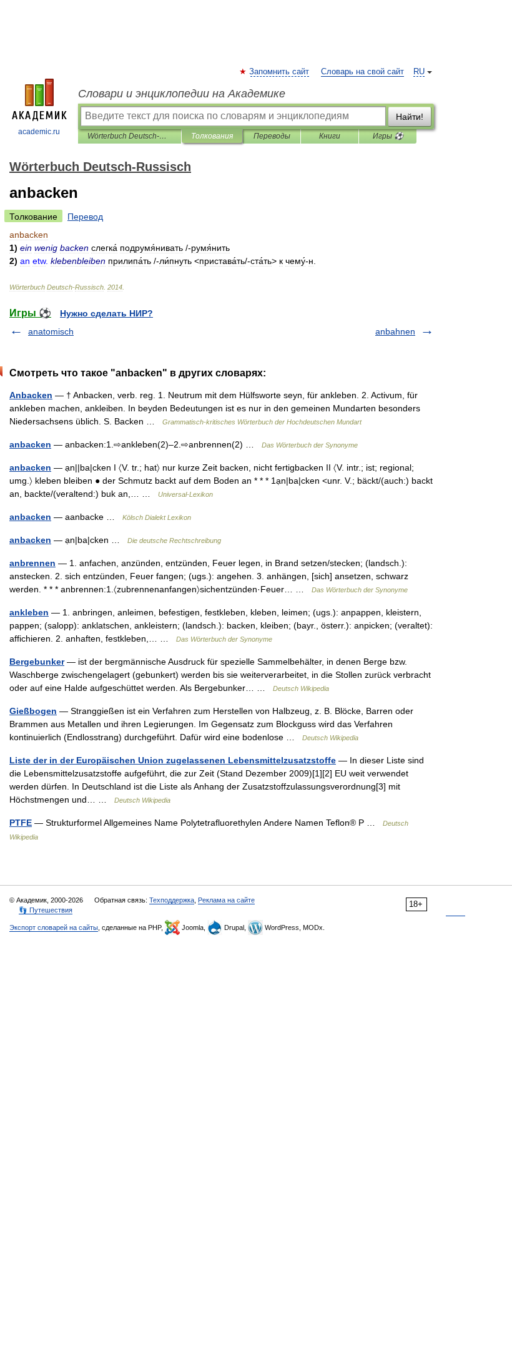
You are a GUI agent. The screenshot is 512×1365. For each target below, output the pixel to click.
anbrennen (32, 563)
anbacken (30, 444)
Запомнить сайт (279, 71)
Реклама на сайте (226, 900)
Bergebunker (36, 662)
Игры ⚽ (388, 136)
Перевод (85, 217)
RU (419, 71)
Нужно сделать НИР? (106, 313)
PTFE (20, 823)
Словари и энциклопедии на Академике (181, 93)
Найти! (409, 117)
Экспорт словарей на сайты (53, 927)
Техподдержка (171, 900)
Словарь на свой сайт (362, 71)
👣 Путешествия (45, 910)
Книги (329, 136)
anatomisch (51, 331)
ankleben (29, 612)
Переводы (272, 136)
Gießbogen (33, 711)
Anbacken (30, 395)
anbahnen (395, 331)
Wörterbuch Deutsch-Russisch (129, 136)
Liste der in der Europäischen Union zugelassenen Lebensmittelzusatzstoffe (172, 760)
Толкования (212, 136)
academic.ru (39, 131)
